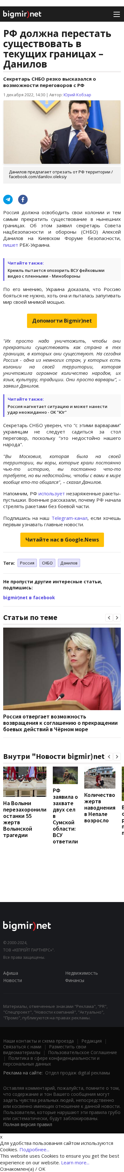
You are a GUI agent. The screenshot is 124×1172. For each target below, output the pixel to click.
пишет (10, 245)
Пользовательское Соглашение (82, 1052)
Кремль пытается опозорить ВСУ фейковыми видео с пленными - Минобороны (56, 273)
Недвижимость (81, 973)
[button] (109, 618)
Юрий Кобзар (77, 95)
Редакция (91, 1041)
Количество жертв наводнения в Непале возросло (99, 807)
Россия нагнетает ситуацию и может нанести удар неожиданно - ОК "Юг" (57, 409)
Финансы (74, 980)
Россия (27, 563)
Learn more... (75, 1162)
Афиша (10, 973)
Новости (12, 980)
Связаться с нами (22, 1047)
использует (51, 493)
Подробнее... (34, 1149)
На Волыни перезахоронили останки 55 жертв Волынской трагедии (24, 819)
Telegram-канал (69, 518)
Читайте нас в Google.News (62, 539)
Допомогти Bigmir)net (62, 320)
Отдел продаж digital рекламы (77, 1073)
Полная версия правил (27, 1124)
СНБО (47, 563)
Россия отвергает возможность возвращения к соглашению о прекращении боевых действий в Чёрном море (60, 723)
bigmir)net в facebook (29, 597)
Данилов (69, 563)
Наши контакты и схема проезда (38, 1041)
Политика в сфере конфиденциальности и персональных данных (51, 1061)
